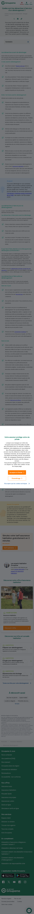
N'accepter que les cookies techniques (15, 483)
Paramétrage (16, 478)
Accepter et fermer (16, 472)
